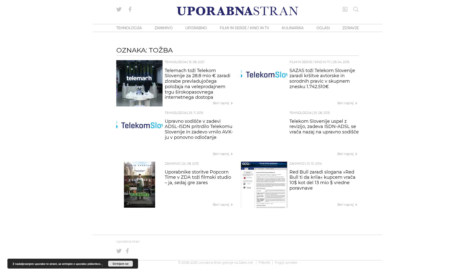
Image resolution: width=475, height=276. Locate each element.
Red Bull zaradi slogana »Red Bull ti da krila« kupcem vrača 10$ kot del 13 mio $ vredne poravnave (322, 180)
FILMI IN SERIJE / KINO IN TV (244, 28)
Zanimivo (172, 163)
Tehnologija (176, 62)
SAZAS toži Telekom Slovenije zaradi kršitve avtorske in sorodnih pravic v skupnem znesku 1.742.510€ (322, 78)
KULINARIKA (293, 28)
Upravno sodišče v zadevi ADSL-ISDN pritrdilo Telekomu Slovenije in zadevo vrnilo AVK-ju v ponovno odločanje (199, 129)
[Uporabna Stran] (237, 11)
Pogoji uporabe (286, 262)
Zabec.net (245, 262)
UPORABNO (196, 28)
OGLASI (323, 28)
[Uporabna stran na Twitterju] (119, 9)
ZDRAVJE (350, 28)
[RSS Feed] (345, 9)
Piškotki (264, 262)
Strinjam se (121, 263)
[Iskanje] (356, 9)
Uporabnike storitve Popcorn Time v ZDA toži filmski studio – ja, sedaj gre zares (198, 177)
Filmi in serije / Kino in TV (310, 62)
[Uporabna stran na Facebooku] (130, 9)
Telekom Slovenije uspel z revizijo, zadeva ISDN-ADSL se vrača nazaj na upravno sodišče (324, 127)
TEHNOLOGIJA (129, 28)
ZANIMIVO (164, 28)
